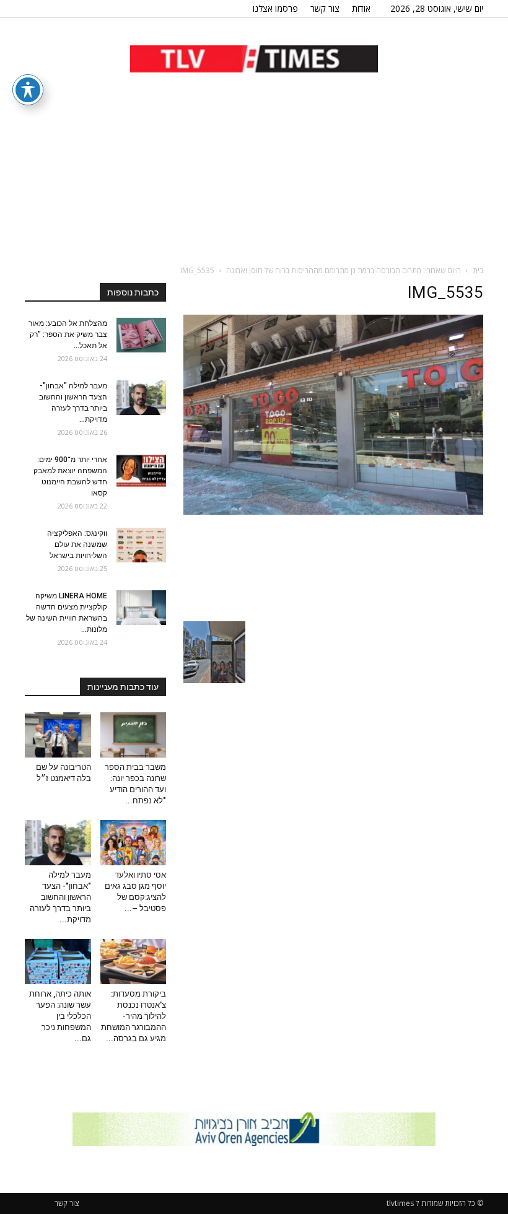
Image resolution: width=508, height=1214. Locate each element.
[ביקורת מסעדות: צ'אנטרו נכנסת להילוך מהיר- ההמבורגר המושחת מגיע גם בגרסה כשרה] (133, 961)
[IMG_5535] (333, 512)
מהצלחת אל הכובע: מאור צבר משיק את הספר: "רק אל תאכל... (67, 334)
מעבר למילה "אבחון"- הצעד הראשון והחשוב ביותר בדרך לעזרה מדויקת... (60, 897)
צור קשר (324, 8)
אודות (361, 8)
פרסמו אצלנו (275, 8)
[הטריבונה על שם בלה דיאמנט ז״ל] (58, 735)
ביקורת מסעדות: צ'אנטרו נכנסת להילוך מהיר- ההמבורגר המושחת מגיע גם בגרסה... (133, 1016)
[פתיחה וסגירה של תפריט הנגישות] (28, 90)
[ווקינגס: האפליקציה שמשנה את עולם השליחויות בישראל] (141, 545)
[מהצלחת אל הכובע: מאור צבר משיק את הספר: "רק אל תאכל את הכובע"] (141, 335)
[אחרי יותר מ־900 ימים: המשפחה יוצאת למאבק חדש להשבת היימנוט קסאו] (141, 471)
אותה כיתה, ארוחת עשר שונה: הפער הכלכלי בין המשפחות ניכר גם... (60, 1016)
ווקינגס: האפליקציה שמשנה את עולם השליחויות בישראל (77, 544)
